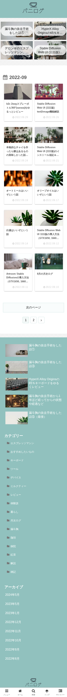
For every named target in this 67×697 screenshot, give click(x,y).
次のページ (33, 307)
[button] (59, 535)
